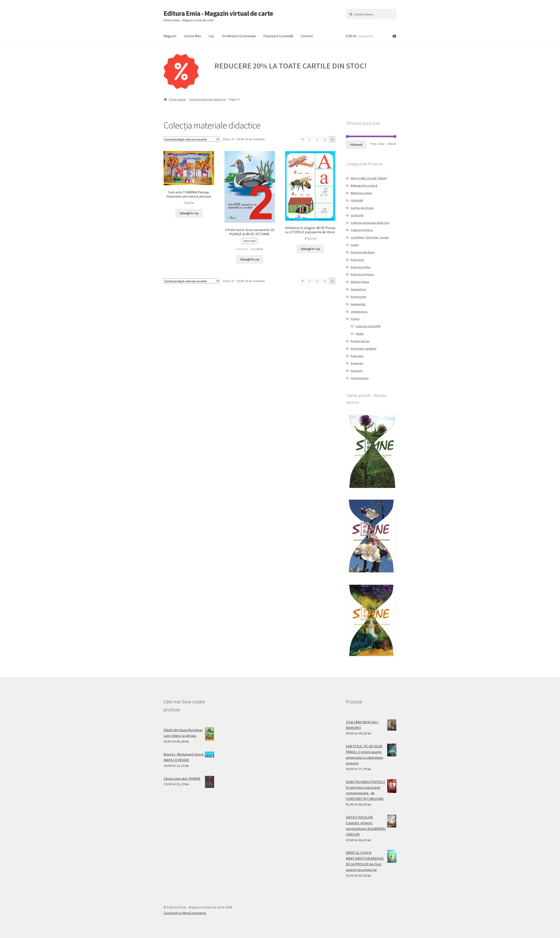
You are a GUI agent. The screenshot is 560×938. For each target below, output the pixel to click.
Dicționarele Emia (363, 252)
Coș (211, 36)
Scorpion (357, 363)
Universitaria (360, 378)
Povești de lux (360, 341)
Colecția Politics (362, 230)
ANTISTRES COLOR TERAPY (369, 178)
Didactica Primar (362, 274)
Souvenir (357, 371)
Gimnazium (358, 297)
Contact (307, 36)
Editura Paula (360, 282)
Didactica (357, 260)
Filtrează (356, 145)
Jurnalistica (359, 312)
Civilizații (357, 215)
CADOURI (357, 200)
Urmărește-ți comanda (239, 36)
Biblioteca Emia (361, 193)
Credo (355, 245)
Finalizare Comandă (278, 36)
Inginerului (358, 304)
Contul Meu (192, 36)
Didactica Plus (361, 267)
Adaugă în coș (189, 213)
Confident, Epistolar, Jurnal (369, 237)
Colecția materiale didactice (207, 99)
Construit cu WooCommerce (185, 913)
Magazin (170, 36)
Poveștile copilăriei (363, 349)
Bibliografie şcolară (364, 186)
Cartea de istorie (362, 208)
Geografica (358, 289)
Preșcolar (357, 356)
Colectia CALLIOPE (368, 326)
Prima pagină (177, 99)
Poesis (355, 319)
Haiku (360, 334)
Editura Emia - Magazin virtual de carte (218, 13)
